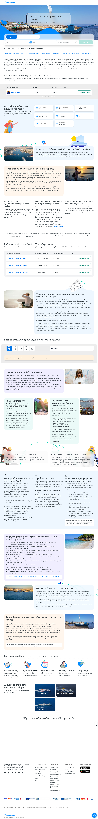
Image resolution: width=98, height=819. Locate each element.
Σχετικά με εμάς (54, 767)
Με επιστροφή (23, 37)
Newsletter (53, 769)
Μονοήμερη (56, 53)
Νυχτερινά (64, 53)
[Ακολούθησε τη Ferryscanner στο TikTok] (12, 773)
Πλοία (36, 778)
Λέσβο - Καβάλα (58, 226)
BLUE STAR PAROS (42, 693)
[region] (49, 740)
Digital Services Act (55, 790)
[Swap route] (30, 42)
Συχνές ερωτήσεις (70, 773)
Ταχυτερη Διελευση (46, 53)
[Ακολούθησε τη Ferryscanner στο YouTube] (19, 773)
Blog (36, 780)
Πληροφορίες (8, 53)
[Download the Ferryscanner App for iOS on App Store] (85, 767)
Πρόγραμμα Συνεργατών (56, 774)
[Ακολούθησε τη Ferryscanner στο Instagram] (8, 773)
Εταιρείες (16, 53)
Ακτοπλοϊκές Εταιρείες (41, 776)
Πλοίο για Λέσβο (53, 646)
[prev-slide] (5, 348)
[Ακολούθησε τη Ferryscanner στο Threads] (22, 773)
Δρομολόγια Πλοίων (40, 769)
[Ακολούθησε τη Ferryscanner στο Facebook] (5, 773)
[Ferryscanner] (10, 2)
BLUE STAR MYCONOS (65, 693)
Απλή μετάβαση (11, 37)
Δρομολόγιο (24, 53)
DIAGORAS (40, 708)
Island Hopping (34, 37)
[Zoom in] (96, 723)
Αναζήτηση (86, 42)
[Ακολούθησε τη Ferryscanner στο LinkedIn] (15, 773)
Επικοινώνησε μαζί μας (71, 771)
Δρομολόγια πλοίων (13, 48)
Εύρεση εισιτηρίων (84, 92)
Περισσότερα (86, 53)
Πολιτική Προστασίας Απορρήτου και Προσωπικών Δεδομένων (56, 786)
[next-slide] (36, 348)
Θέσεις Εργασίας (54, 772)
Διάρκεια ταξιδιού (34, 53)
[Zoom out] (96, 725)
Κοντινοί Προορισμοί (74, 53)
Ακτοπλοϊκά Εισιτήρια (41, 767)
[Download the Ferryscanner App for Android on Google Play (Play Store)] (85, 771)
